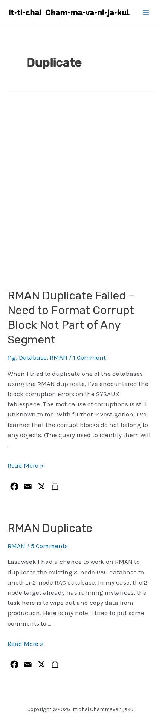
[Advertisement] (81, 192)
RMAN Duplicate (50, 528)
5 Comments (49, 546)
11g (12, 357)
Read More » (26, 465)
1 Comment (89, 357)
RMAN (58, 357)
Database (33, 357)
